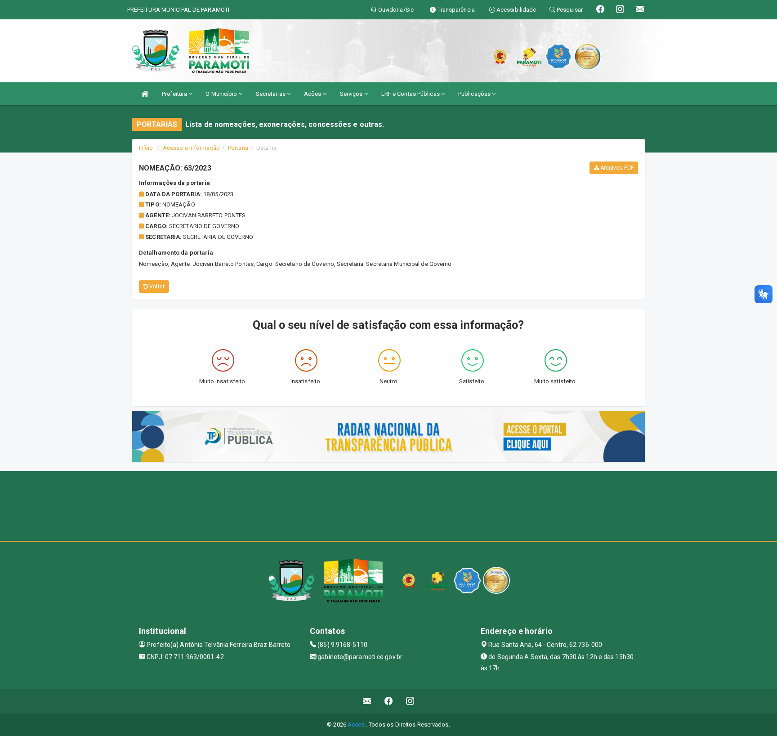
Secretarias (271, 93)
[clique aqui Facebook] (389, 701)
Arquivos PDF (616, 168)
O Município (221, 93)
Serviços (352, 93)
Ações (313, 93)
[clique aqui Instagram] (410, 701)
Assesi (357, 724)
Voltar (156, 286)
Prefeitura (175, 93)
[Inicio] (145, 93)
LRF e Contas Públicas (411, 93)
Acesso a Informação (191, 147)
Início (146, 147)
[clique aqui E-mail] (367, 701)
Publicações (475, 93)
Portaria (238, 147)
